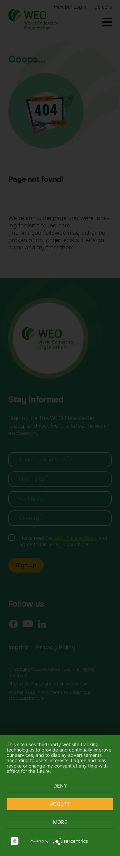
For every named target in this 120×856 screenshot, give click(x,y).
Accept (60, 804)
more (60, 822)
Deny (60, 786)
